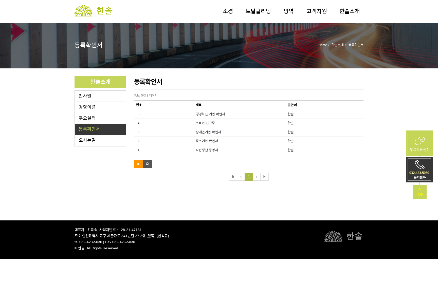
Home (322, 45)
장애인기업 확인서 (208, 132)
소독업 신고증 (205, 123)
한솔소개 (349, 11)
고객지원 (316, 11)
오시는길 (87, 140)
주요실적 (87, 118)
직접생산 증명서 (207, 150)
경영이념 (87, 107)
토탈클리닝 (258, 11)
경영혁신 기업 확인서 (210, 114)
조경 (228, 11)
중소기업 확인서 (207, 141)
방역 (289, 11)
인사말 (85, 96)
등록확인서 (89, 129)
